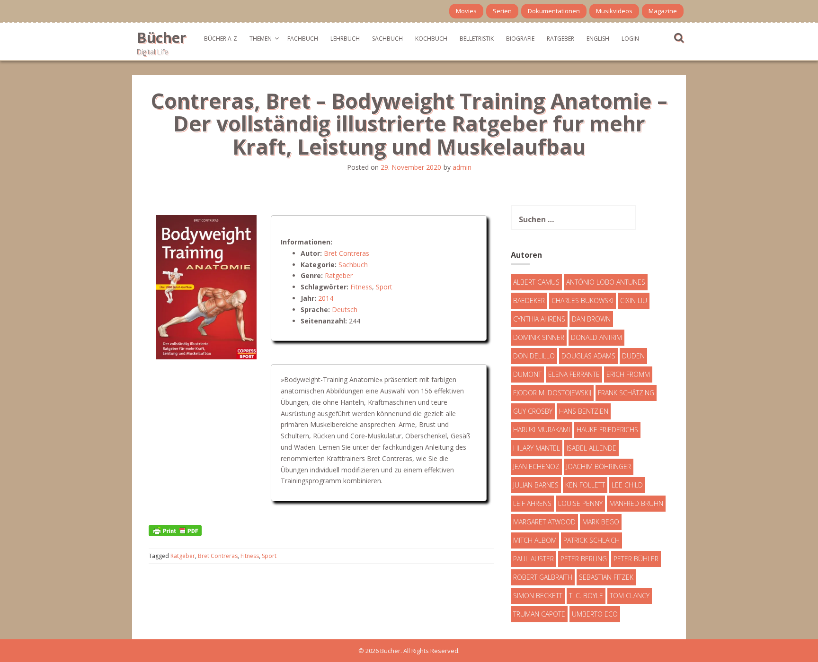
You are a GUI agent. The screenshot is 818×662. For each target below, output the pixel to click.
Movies (466, 11)
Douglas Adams (588, 355)
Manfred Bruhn (636, 503)
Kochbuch (431, 39)
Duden (633, 355)
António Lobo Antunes (605, 282)
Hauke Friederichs (607, 429)
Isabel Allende (591, 448)
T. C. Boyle (586, 595)
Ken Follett (585, 484)
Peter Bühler (636, 558)
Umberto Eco (595, 614)
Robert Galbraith (542, 577)
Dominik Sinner (538, 337)
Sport (384, 286)
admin (462, 167)
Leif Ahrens (532, 503)
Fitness (361, 286)
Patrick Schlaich (591, 540)
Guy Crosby (532, 411)
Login (630, 39)
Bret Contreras (346, 253)
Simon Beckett (537, 595)
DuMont (527, 374)
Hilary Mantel (536, 448)
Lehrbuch (345, 39)
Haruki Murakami (541, 429)
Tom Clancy (629, 595)
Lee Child (627, 484)
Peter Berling (583, 558)
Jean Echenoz (536, 466)
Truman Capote (539, 614)
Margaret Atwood (544, 521)
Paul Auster (533, 558)
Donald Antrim (596, 337)
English (598, 39)
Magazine (663, 11)
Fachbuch (302, 39)
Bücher (161, 37)
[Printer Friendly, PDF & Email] (175, 529)
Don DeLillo (534, 355)
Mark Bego (600, 521)
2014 (325, 298)
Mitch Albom (535, 540)
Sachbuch (387, 39)
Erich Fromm (628, 374)
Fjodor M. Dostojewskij (552, 392)
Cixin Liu (633, 300)
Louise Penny (580, 503)
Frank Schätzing (626, 392)
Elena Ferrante (574, 374)
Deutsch (344, 309)
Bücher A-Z (220, 39)
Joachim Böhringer (598, 466)
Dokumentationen (554, 11)
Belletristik (477, 39)
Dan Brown (591, 318)
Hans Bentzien (583, 411)
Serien (502, 11)
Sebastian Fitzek (606, 577)
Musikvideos (614, 11)
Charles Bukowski (582, 300)
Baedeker (529, 300)
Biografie (520, 39)
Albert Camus (536, 282)
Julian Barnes (536, 484)
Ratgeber (560, 39)
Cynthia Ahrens (539, 318)
